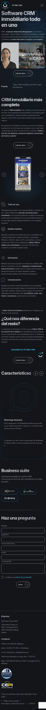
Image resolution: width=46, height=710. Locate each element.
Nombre (4, 526)
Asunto (3, 552)
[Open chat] (40, 355)
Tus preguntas (6, 561)
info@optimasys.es (22, 652)
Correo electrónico (8, 543)
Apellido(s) (5, 535)
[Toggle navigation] (42, 5)
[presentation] (4, 174)
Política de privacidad (11, 701)
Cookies (32, 703)
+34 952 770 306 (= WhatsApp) (17, 648)
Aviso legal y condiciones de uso (13, 703)
